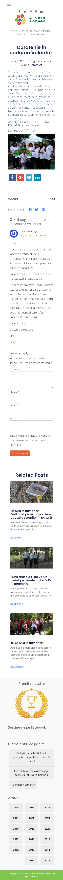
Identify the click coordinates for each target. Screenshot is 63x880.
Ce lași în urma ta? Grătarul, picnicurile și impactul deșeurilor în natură (31, 514)
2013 (31, 849)
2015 (15, 839)
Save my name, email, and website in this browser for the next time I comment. (31, 440)
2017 (47, 839)
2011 (47, 860)
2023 (47, 818)
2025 (31, 807)
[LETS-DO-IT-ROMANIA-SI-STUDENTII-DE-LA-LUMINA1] (31, 168)
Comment (17, 369)
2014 (47, 849)
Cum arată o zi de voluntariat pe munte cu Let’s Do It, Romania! (31, 580)
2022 (31, 818)
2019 (31, 828)
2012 (15, 849)
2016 (31, 839)
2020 (47, 828)
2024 (15, 807)
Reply (13, 342)
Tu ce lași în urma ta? (27, 643)
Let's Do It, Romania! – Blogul (38, 873)
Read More (16, 537)
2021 (15, 818)
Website (14, 418)
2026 (47, 807)
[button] (30, 209)
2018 (15, 828)
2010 (31, 860)
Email (14, 405)
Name (14, 392)
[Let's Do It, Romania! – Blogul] (30, 24)
